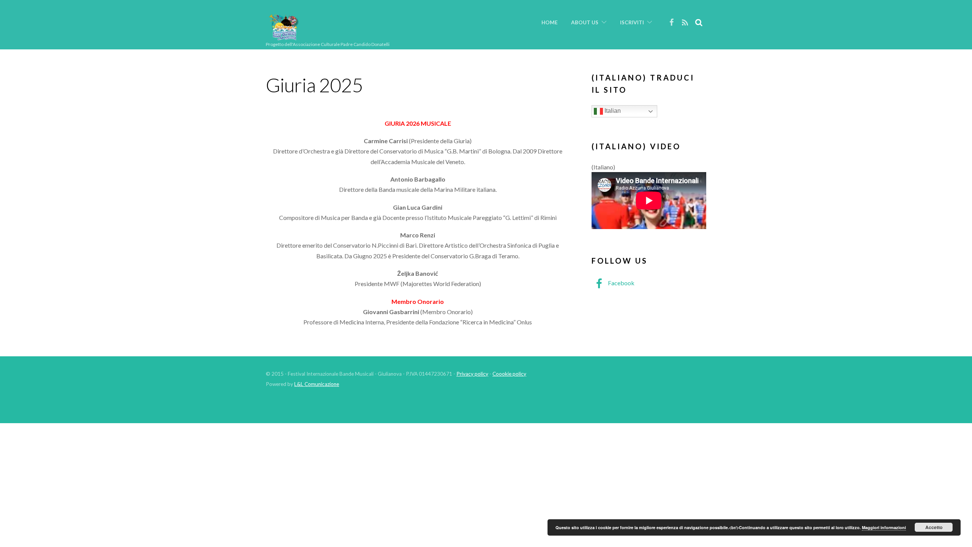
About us (584, 22)
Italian (612, 111)
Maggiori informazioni (884, 527)
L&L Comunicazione (316, 384)
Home (549, 22)
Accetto (933, 527)
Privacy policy (472, 374)
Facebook (620, 282)
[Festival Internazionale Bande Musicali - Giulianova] (284, 37)
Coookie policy (509, 374)
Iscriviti (632, 22)
